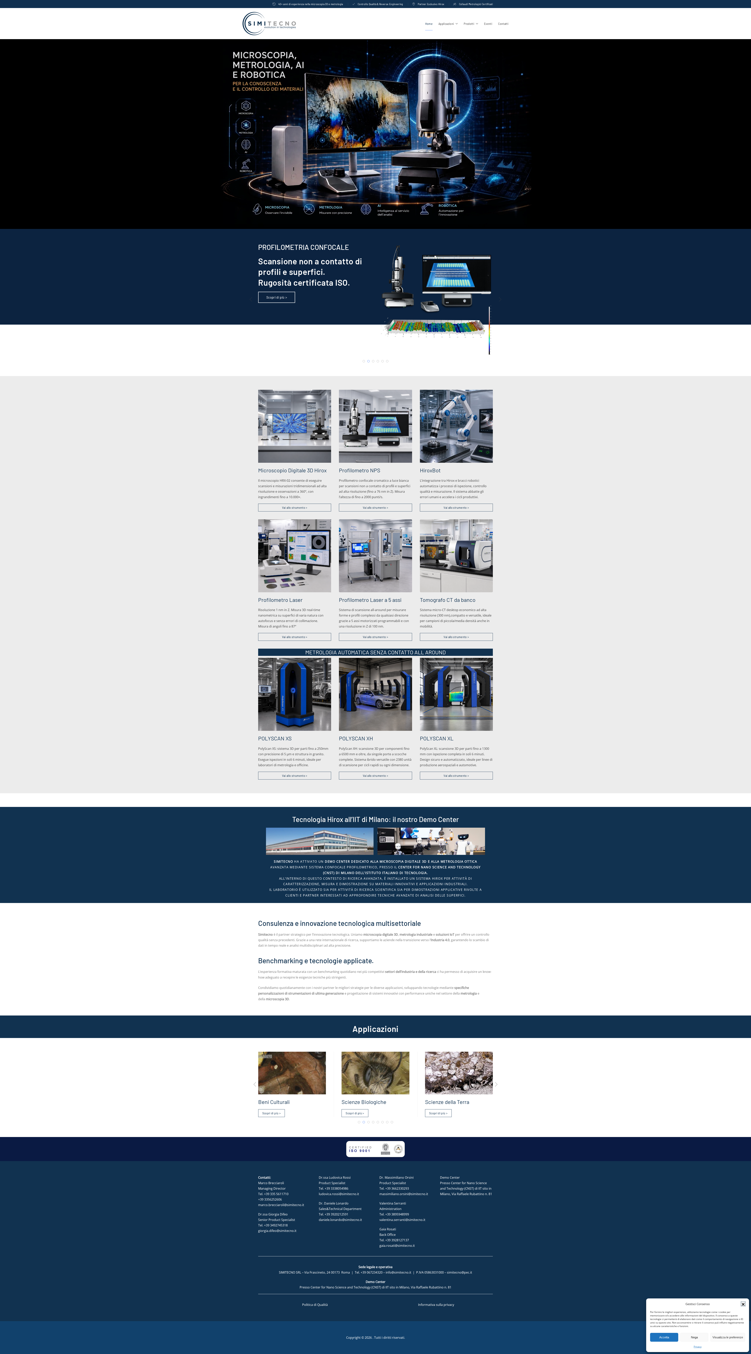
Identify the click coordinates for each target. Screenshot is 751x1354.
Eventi (488, 23)
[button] (743, 1304)
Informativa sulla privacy (436, 1305)
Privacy (698, 1346)
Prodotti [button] (469, 23)
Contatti (503, 23)
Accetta (664, 1337)
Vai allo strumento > (294, 507)
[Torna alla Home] (269, 23)
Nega (694, 1337)
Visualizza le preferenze (727, 1337)
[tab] (364, 361)
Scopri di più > (276, 297)
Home (429, 23)
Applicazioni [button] (446, 23)
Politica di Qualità (315, 1305)
